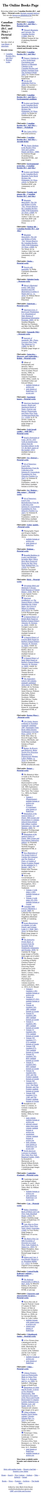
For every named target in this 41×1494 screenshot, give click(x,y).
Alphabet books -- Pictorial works (28, 280)
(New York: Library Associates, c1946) (30, 1227)
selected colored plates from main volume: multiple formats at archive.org (32, 1128)
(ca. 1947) (30, 471)
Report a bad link (29, 1469)
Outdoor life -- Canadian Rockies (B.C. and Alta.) (28, 229)
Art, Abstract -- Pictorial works (28, 459)
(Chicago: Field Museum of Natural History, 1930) (30, 589)
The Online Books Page (21, 5)
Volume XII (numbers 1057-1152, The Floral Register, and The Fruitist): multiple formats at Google (32, 1086)
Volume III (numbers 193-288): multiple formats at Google (32, 1008)
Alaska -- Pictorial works (25, 262)
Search (10, 1475)
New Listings (19, 1475)
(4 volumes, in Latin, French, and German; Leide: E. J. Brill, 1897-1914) (29, 927)
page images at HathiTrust (31, 544)
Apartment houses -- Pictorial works (26, 398)
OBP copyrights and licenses (20, 1491)
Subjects (17, 1477)
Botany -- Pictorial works (25, 769)
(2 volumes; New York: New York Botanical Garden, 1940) (30, 1154)
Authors (29, 1475)
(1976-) (30, 131)
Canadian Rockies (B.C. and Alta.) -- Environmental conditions (27, 97)
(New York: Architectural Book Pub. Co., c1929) (30, 410)
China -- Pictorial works (25, 1368)
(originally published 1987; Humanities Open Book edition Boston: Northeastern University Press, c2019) (30, 727)
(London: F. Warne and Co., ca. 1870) (30, 291)
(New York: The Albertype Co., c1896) (29, 342)
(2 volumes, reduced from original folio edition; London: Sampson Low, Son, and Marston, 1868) (30, 821)
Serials (24, 1477)
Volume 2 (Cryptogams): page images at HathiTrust (31, 808)
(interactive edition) (30, 838)
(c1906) (29, 33)
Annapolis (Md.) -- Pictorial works (28, 333)
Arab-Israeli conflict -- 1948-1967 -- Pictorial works (26, 431)
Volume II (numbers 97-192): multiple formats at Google (32, 1000)
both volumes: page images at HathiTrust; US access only (31, 1145)
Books (4, 1481)
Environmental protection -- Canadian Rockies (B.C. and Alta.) (27, 166)
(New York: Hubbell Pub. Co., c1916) (30, 561)
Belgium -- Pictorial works (26, 550)
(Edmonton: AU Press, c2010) (30, 108)
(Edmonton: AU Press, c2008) (29, 206)
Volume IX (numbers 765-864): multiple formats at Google (32, 1057)
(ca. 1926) (28, 83)
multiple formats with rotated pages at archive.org (32, 1322)
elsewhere (4, 46)
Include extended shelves (30, 13)
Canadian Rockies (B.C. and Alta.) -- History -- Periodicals (27, 125)
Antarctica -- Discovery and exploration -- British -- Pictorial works (28, 356)
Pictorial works (9, 61)
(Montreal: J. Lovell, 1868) (29, 909)
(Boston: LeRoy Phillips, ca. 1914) (29, 754)
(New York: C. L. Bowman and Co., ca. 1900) (29, 1377)
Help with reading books (12, 1469)
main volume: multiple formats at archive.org (32, 1120)
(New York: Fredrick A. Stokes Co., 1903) (30, 1243)
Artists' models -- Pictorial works (28, 526)
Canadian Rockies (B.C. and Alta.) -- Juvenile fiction (27, 139)
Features (18, 1481)
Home (3, 1475)
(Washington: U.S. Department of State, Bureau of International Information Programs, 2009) (30, 315)
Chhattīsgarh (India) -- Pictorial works (27, 1335)
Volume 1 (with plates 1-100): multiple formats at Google (32, 893)
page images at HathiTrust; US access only (31, 391)
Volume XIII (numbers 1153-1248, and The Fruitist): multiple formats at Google (32, 1097)
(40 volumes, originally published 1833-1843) (29, 682)
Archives (26, 1481)
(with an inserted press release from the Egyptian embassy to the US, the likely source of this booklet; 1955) (30, 444)
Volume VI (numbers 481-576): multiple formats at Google (32, 1033)
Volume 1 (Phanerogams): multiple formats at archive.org (32, 800)
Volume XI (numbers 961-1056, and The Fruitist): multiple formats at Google (32, 1075)
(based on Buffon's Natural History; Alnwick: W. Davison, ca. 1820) (30, 621)
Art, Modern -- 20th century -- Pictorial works (27, 492)
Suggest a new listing (20, 1471)
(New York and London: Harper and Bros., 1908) (30, 149)
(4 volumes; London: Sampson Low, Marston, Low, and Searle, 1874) (30, 1396)
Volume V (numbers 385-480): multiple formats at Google (32, 1025)
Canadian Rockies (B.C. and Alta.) (11, 56)
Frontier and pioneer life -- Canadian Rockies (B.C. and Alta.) (27, 194)
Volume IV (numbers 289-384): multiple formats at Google (32, 1017)
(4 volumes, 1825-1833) (30, 604)
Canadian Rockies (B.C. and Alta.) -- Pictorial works (27, 24)
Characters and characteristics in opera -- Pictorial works (28, 1296)
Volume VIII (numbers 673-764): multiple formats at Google (32, 1049)
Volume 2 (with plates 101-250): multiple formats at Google (32, 901)
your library (5, 44)
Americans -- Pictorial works (27, 305)
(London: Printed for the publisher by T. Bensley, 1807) (30, 860)
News (11, 1481)
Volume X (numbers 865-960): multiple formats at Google (32, 1066)
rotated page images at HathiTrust (30, 1328)
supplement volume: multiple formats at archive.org (32, 1137)
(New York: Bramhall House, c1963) (30, 1213)
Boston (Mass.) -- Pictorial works (28, 716)
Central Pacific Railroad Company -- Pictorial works (27, 1273)
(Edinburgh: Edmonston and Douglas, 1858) (30, 945)
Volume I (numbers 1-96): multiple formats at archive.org (32, 992)
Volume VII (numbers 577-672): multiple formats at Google (32, 1041)
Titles (36, 1475)
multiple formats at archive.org (32, 386)
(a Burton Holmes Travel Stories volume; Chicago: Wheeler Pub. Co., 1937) (29, 1416)
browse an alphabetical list (22, 15)
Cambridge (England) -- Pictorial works (27, 1174)
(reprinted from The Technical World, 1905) (29, 66)
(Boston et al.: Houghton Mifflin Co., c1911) (29, 1260)
